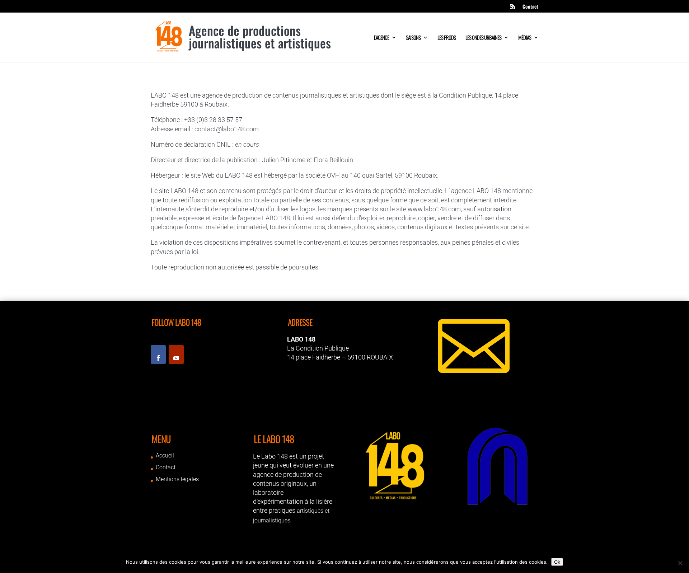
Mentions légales (177, 479)
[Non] (680, 563)
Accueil (165, 455)
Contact (530, 7)
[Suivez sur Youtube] (176, 354)
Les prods (446, 38)
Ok (557, 562)
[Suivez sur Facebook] (158, 354)
